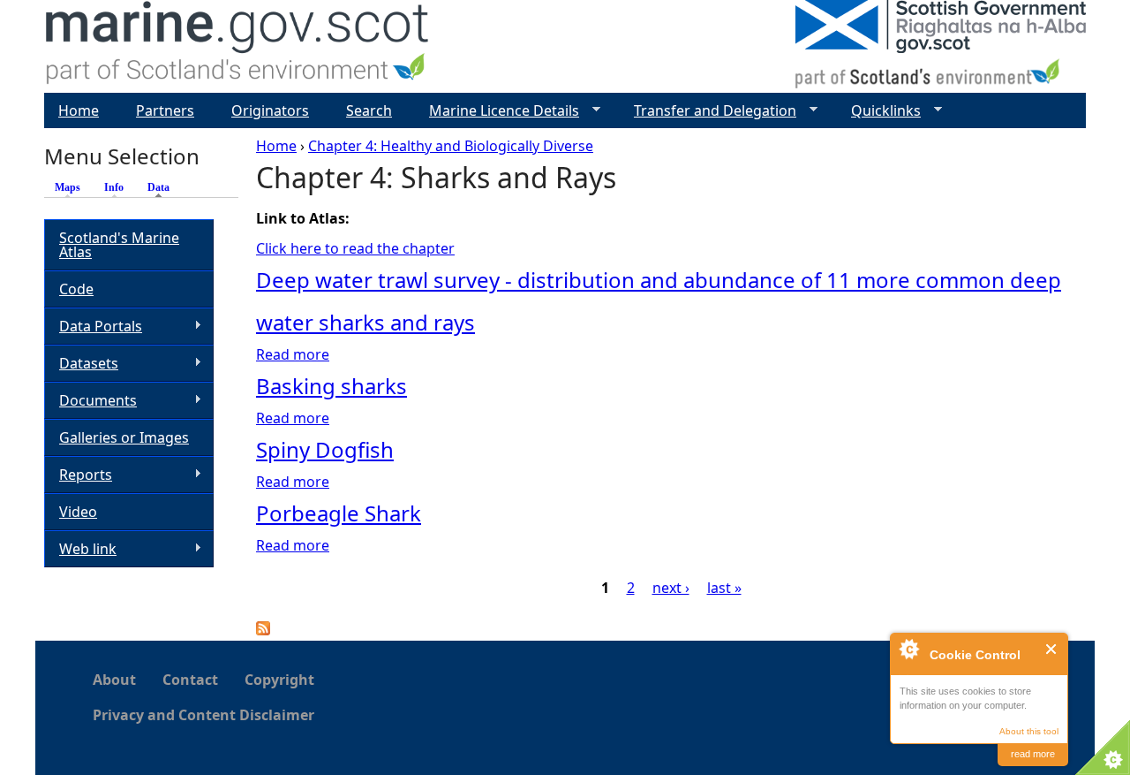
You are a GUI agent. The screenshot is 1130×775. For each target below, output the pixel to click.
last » (724, 587)
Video (78, 511)
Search (369, 110)
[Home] (238, 46)
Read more (292, 354)
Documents (90, 401)
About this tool (1028, 731)
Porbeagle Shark (338, 513)
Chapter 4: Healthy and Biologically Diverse (450, 146)
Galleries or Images (124, 437)
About (114, 679)
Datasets (81, 363)
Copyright (279, 679)
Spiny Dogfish (325, 449)
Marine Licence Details (497, 111)
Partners (165, 110)
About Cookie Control (908, 649)
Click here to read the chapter (355, 248)
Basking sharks (331, 385)
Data (162, 187)
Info (114, 187)
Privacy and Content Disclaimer (203, 715)
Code (76, 289)
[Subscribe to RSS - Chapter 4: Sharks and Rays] (263, 630)
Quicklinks (879, 111)
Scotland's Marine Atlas (119, 245)
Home (276, 146)
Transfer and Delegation (708, 111)
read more (1033, 753)
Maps (67, 187)
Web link (80, 549)
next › (670, 587)
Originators (270, 110)
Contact (190, 679)
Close (1052, 649)
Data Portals (93, 326)
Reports (78, 475)
